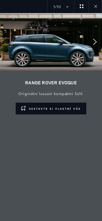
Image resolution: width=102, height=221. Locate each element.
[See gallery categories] (81, 6)
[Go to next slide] (96, 42)
